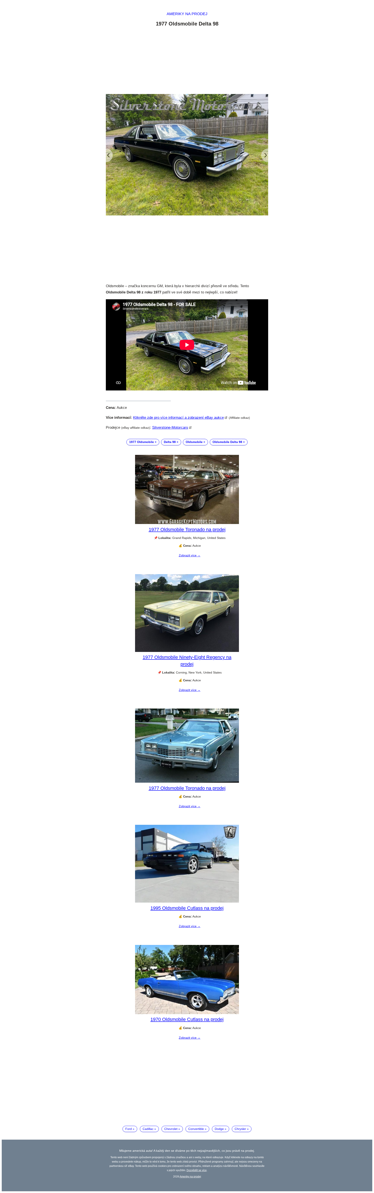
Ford (128, 1129)
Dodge (219, 1129)
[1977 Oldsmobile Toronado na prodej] (187, 523)
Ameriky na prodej (187, 14)
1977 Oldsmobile (141, 442)
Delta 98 (170, 442)
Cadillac (148, 1129)
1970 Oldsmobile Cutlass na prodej (187, 1019)
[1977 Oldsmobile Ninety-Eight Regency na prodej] (187, 651)
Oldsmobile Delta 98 (227, 442)
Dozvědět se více (197, 1170)
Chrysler (240, 1129)
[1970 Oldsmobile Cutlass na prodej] (187, 1013)
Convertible (196, 1129)
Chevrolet (170, 1129)
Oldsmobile (194, 442)
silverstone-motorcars (170, 427)
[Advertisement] (187, 61)
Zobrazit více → (189, 555)
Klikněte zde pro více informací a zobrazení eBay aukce (178, 418)
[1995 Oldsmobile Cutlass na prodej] (187, 901)
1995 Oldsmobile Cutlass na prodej (187, 908)
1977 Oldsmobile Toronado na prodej (187, 529)
